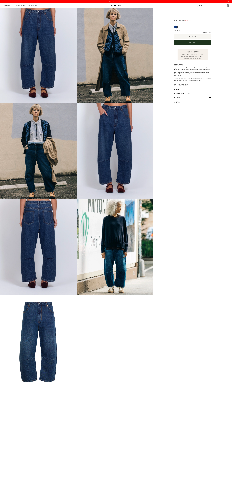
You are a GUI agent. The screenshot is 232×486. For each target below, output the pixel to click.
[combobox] (192, 36)
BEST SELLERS (20, 5)
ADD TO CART (193, 42)
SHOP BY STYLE (8, 5)
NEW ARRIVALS (32, 5)
